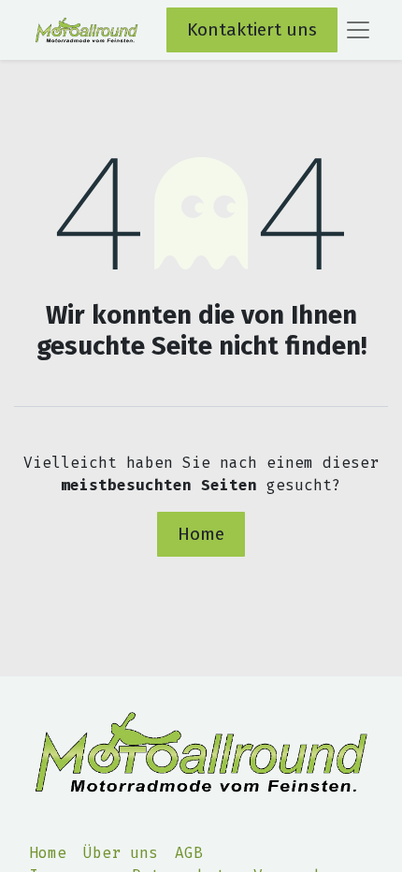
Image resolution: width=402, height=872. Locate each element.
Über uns (120, 853)
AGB (189, 853)
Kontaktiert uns (252, 29)
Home (201, 534)
